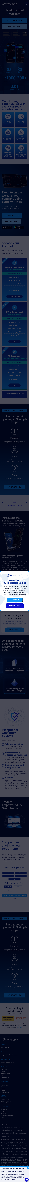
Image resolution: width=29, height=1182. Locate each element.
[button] (28, 1168)
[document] (14, 591)
